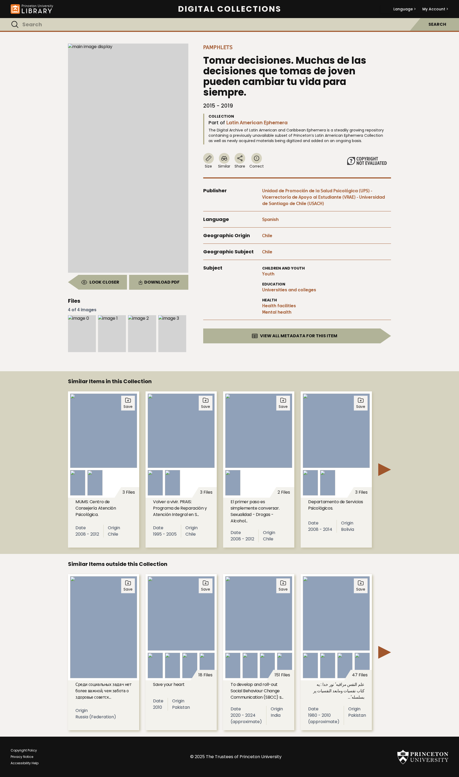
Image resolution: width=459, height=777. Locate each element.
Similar (224, 166)
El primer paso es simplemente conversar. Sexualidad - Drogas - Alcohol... (255, 511)
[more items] (384, 469)
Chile (267, 236)
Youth (268, 274)
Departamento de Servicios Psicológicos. (335, 505)
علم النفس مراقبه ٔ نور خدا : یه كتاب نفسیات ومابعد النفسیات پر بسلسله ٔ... (338, 690)
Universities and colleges (289, 290)
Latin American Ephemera (257, 122)
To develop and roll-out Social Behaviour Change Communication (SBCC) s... (257, 690)
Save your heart (169, 684)
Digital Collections (229, 9)
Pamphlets (218, 47)
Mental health (276, 312)
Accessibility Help (25, 763)
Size (208, 166)
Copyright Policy (24, 750)
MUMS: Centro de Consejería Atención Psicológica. (95, 508)
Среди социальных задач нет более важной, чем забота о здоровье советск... (103, 690)
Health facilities (279, 306)
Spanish (270, 219)
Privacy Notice (22, 756)
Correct (256, 166)
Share (240, 166)
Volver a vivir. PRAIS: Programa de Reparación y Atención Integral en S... (180, 508)
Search (437, 24)
